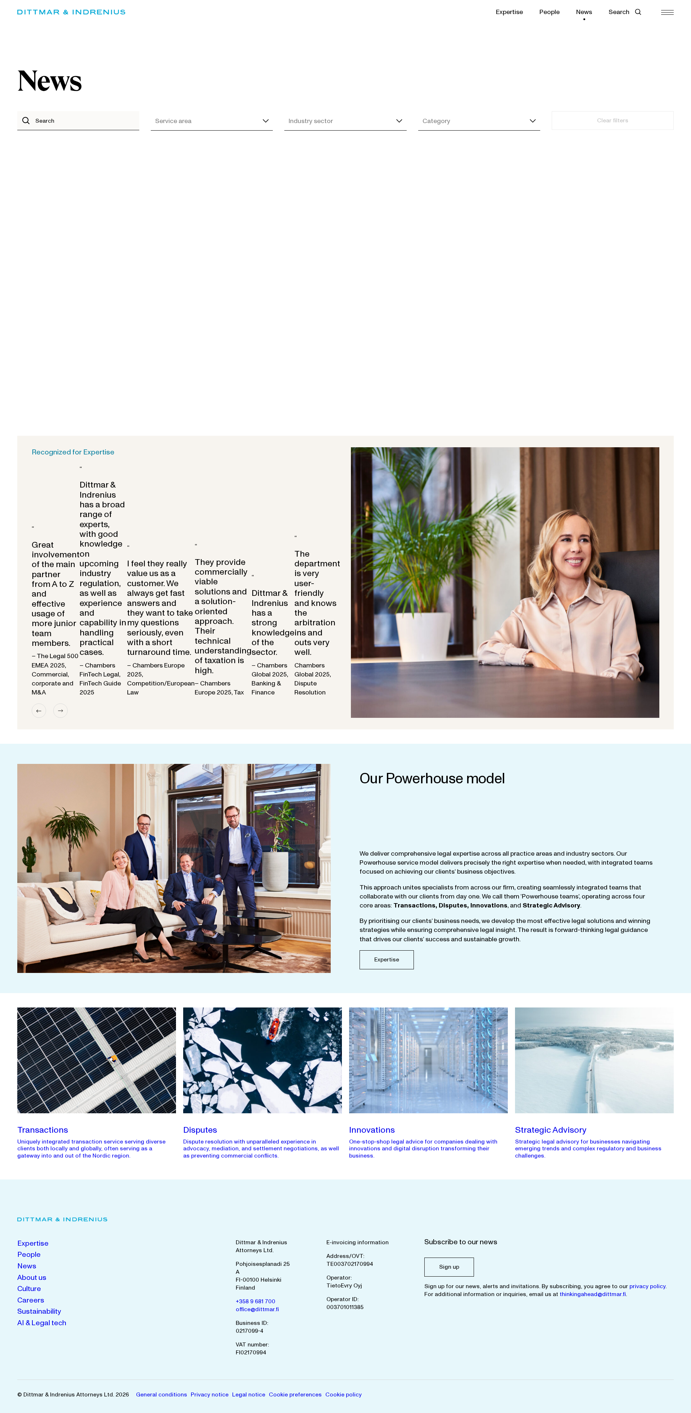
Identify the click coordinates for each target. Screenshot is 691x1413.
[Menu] (667, 12)
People (549, 12)
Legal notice (248, 1395)
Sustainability (39, 1311)
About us (31, 1278)
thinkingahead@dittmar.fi (593, 1294)
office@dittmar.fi (257, 1309)
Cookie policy (343, 1395)
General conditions (161, 1395)
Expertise (509, 12)
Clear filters (612, 120)
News (584, 12)
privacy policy (647, 1286)
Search (619, 12)
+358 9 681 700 (255, 1301)
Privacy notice (210, 1395)
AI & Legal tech (41, 1323)
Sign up (449, 1267)
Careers (30, 1300)
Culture (29, 1289)
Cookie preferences (295, 1395)
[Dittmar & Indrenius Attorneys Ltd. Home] (71, 12)
